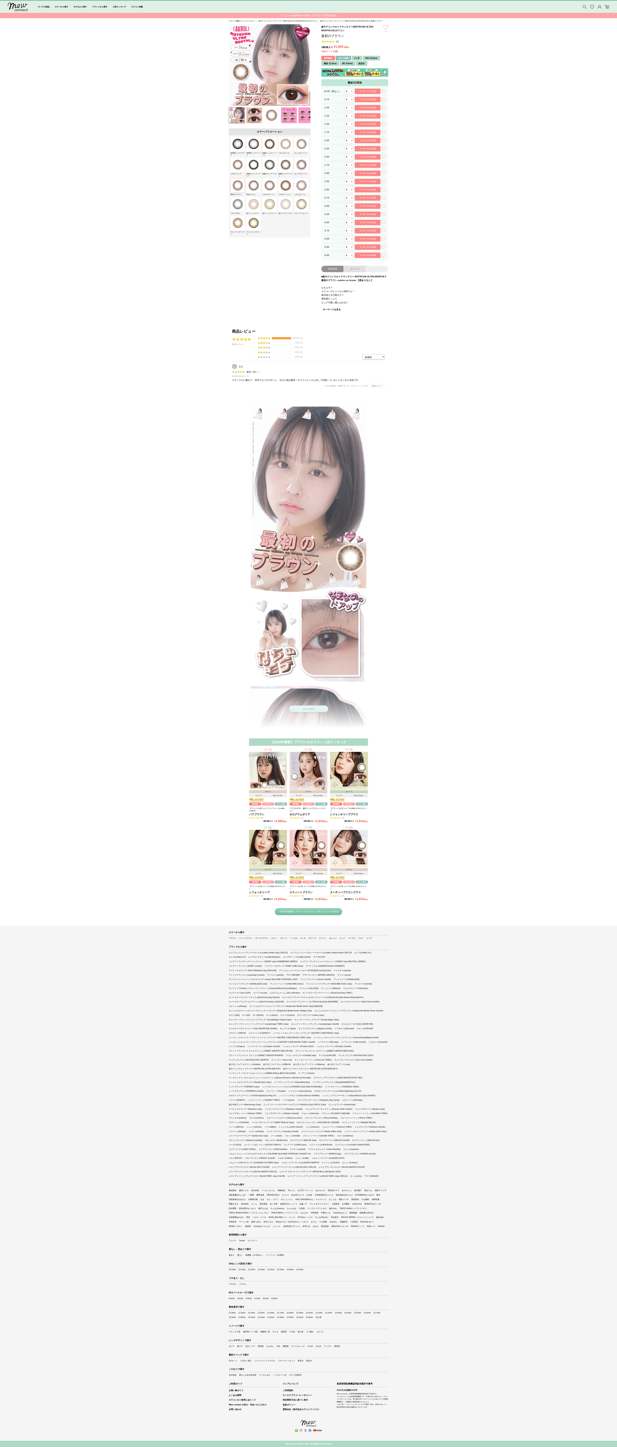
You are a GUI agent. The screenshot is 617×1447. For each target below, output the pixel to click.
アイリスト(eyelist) (275, 975)
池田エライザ (380, 1190)
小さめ (310, 1346)
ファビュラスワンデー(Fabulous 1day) (245, 1109)
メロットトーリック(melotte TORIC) (318, 1136)
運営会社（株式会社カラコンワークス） (301, 1409)
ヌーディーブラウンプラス (345, 892)
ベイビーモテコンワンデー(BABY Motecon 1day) (273, 1122)
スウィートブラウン (301, 892)
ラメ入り (328, 1346)
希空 (248, 1217)
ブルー (361, 938)
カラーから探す (61, 7)
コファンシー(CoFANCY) (259, 1033)
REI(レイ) (371, 1226)
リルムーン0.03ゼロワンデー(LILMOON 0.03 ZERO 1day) (254, 1162)
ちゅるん (270, 1346)
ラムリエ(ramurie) (351, 1149)
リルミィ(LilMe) (302, 1158)
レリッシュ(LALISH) (331, 1162)
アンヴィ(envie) (344, 975)
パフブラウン (256, 814)
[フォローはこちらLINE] (296, 1430)
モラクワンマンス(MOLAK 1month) (334, 1140)
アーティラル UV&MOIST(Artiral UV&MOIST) (325, 966)
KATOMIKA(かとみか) (364, 1195)
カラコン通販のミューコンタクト (242, 21)
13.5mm (357, 1313)
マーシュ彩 (244, 1222)
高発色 (337, 1346)
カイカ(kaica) (272, 1015)
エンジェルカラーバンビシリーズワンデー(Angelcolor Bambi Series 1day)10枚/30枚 (286, 1006)
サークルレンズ (298, 1346)
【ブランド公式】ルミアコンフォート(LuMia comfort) (266, 809)
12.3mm (241, 1313)
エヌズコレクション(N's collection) (285, 993)
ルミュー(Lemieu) (350, 1162)
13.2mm (328, 1313)
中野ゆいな (326, 1213)
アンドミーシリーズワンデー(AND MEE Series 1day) (329, 984)
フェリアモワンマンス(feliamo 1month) (282, 1113)
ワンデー (233, 1240)
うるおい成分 (245, 1361)
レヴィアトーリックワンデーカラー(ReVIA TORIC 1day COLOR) (257, 1176)
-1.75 (326, 132)
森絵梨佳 (233, 1190)
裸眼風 (286, 1346)
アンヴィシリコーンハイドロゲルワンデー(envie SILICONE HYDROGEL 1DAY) (263, 979)
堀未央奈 (380, 1217)
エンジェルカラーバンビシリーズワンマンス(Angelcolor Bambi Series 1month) (349, 1011)
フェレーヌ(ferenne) (310, 1113)
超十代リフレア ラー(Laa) (338, 1064)
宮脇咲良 (344, 1222)
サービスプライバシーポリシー (297, 1395)
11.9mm (232, 1313)
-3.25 (326, 181)
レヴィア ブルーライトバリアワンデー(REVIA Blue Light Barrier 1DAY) (310, 1171)
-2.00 (326, 140)
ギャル (275, 1332)
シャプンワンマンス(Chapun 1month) (263, 1046)
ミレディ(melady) (256, 1131)
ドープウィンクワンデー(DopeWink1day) (292, 1082)
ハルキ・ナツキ (259, 1217)
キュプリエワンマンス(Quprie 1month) (315, 1028)
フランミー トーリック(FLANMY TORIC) (370, 1113)
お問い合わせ (235, 1409)
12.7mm (280, 1313)
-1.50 (326, 124)
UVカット (233, 1361)
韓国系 (284, 1332)
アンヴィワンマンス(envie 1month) (315, 979)
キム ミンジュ (287, 1199)
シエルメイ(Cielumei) (378, 1042)
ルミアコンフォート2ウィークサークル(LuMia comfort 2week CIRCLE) (321, 953)
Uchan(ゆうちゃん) (262, 1226)
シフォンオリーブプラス (344, 814)
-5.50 (326, 247)
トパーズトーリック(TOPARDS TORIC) (342, 1087)
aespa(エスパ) (297, 1195)
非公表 (318, 1317)
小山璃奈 (365, 1199)
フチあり (233, 1284)
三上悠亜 (323, 1222)
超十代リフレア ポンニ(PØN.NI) (277, 1064)
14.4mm (270, 1269)
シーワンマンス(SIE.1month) (353, 1042)
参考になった (377, 386)
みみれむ (333, 1222)
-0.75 (326, 99)
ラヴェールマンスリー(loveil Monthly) (324, 1149)
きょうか (332, 1199)
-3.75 (326, 197)
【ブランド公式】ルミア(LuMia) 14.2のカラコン (267, 887)
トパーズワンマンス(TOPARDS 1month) (246, 1091)
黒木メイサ (344, 1199)
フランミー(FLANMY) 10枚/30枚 (336, 1113)
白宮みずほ (357, 1204)
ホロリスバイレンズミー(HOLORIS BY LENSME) (318, 1122)
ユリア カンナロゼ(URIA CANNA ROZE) (352, 1145)
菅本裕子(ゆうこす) (372, 1204)
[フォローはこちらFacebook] (310, 1430)
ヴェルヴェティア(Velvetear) (355, 988)
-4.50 (326, 222)
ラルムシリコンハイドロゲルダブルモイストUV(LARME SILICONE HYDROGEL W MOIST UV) (270, 1154)
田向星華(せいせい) (247, 1208)
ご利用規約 (288, 1390)
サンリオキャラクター (319, 1204)
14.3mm (261, 1269)
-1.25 (326, 115)
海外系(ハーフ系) (250, 1332)
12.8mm (290, 1313)
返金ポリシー (289, 1404)
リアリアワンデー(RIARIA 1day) (327, 1154)
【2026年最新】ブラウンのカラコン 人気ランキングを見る (308, 911)
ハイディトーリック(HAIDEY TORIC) (264, 1100)
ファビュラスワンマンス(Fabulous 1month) (284, 1109)
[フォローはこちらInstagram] (301, 1430)
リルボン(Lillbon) (285, 1158)
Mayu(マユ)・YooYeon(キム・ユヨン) (292, 1222)
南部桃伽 (353, 1213)
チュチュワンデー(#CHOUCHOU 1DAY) (356, 1055)
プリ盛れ (310, 1332)
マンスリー (252, 1240)
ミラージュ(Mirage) (237, 1131)
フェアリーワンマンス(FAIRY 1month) (245, 966)
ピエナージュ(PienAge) (352, 1100)
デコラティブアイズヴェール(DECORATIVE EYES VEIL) (337, 1078)
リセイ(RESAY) (235, 1158)
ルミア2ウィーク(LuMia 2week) (297, 957)
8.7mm (257, 1298)
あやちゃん (347, 1190)
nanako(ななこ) (340, 1213)
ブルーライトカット (286, 1361)
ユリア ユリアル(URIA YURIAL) (242, 1149)
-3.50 (326, 189)
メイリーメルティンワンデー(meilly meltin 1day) (365, 1131)
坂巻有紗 (245, 1204)
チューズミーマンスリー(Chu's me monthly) (353, 1060)
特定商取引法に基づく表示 (295, 1400)
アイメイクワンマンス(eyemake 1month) (246, 975)
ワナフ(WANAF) (372, 1176)
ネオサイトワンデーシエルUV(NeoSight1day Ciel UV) (337, 1091)
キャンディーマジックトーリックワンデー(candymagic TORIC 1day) (259, 1024)
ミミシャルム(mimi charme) (291, 1127)
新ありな (368, 1190)
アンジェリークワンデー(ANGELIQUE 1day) (248, 984)
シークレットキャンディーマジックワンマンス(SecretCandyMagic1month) (346, 1037)
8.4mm (232, 1298)
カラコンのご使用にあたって (242, 1400)
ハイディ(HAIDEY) (237, 1100)
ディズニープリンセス (317, 1208)
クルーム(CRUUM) (365, 1028)
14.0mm (232, 1269)
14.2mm (251, 1269)
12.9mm (299, 1313)
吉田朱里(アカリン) (291, 1226)
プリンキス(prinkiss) (237, 1118)
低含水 (309, 1361)
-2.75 (326, 165)
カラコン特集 (137, 7)
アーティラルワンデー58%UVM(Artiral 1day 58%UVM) (253, 970)
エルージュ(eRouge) (238, 1006)
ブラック (283, 938)
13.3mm (338, 1313)
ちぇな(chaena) (277, 1208)
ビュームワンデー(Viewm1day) (342, 1104)
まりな (314, 1222)
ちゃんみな (291, 1208)
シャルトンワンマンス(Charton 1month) (334, 1046)
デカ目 (292, 1332)
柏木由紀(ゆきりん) (344, 1195)
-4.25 (326, 214)
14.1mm (242, 1269)
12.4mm (251, 1313)
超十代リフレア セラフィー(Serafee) (245, 1064)
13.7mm (376, 1313)
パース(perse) (288, 1100)
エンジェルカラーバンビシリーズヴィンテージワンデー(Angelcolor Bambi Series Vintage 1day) (270, 1011)
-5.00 (326, 238)
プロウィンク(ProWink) (239, 1122)
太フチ (232, 1346)
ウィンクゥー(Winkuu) (330, 988)
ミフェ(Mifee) (270, 1127)
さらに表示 (308, 709)
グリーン (322, 938)
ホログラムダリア (300, 814)
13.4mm (347, 1313)
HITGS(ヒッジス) (305, 1217)
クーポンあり (265, 1375)
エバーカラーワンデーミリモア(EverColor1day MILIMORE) (312, 1002)
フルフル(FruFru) (256, 1118)
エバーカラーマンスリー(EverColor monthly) (360, 1002)
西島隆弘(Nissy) (366, 1213)
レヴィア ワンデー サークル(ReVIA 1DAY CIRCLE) (294, 1167)
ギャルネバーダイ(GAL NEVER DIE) (357, 1024)
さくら (254, 1204)
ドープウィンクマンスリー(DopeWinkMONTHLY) (334, 1082)
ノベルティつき (280, 1375)
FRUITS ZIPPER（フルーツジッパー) (357, 1217)
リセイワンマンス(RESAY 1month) (260, 1158)
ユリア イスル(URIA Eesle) (320, 1145)
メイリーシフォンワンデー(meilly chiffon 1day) (321, 1131)
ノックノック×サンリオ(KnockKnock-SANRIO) (299, 1095)
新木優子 (358, 1190)
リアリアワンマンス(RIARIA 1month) (360, 1154)
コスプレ (320, 1332)
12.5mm (261, 1313)
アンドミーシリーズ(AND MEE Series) (287, 984)
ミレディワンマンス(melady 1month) (282, 1131)
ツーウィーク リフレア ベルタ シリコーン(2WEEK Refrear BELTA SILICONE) (262, 1073)
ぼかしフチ (250, 1346)
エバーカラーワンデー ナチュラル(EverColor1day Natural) (254, 997)
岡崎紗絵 (281, 1190)
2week (242, 1240)
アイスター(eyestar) (342, 970)
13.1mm (318, 1313)
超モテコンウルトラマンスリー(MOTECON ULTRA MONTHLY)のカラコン (288, 21)
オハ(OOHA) (258, 1015)
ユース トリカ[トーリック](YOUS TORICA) (262, 1145)
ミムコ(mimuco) (312, 1127)
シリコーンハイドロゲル (264, 1361)
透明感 (261, 1346)
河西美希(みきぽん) (237, 1199)
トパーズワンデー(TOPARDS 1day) (244, 1087)
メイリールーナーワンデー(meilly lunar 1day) (248, 1136)
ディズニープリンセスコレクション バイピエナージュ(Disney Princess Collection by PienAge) (270, 1078)
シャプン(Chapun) (237, 1046)
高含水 (301, 1361)
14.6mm (309, 1317)
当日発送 (233, 1375)
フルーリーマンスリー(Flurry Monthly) (321, 1118)
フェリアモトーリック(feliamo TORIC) (245, 1113)
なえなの (304, 1213)
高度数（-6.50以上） (255, 1255)
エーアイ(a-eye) (260, 993)
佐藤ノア (303, 1204)
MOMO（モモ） (236, 1226)
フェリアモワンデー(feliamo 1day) (370, 1109)
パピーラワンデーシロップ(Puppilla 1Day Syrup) (318, 1100)
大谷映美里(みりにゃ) (324, 1195)
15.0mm (299, 1269)
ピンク (342, 938)
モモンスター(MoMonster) (276, 1140)
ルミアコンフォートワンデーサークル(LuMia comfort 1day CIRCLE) (258, 953)
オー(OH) (246, 1015)
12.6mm (270, 1313)
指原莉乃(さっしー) (288, 1204)
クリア (369, 938)
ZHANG (381, 1226)
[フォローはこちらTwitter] (305, 1430)
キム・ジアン (272, 1199)
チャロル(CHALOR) (327, 1055)
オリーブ (312, 938)
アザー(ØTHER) (293, 975)
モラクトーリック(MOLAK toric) (366, 1140)
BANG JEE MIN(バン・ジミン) (282, 1217)
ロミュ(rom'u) (356, 1176)
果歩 (378, 1195)
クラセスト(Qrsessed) (344, 1028)
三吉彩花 (354, 1222)
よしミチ (277, 1226)
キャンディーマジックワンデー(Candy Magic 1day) (316, 1020)
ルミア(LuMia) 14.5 (237, 957)
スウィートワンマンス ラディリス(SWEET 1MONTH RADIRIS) (256, 1055)
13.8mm (232, 1317)
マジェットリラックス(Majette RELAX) (359, 1122)
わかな (315, 1226)
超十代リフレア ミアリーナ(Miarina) (309, 1064)
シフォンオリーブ (259, 892)
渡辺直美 (325, 1226)
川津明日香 (253, 1199)
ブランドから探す (99, 7)
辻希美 (302, 1208)
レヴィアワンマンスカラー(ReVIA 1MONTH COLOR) (342, 1167)
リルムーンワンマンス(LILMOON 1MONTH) (300, 1162)
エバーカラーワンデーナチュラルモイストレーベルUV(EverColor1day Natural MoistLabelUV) (322, 997)
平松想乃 (335, 1217)
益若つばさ (256, 1222)
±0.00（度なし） (332, 91)
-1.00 (326, 107)
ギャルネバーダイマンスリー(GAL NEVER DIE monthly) (253, 1028)
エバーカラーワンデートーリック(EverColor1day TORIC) (327, 993)
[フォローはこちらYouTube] (317, 1430)
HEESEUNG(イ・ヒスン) (278, 1195)
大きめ (318, 1346)
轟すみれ (333, 1208)
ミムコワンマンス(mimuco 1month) (370, 1127)
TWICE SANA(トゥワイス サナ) (353, 1208)
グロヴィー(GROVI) (237, 1033)
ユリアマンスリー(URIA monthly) (273, 1149)
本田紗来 (233, 1222)
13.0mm (309, 1313)
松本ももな (268, 1222)
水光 (278, 1346)
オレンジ (333, 938)
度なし (240, 1255)
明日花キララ (333, 1190)
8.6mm (249, 1298)
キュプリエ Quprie (288, 1028)
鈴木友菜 (255, 1190)
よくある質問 (235, 1395)
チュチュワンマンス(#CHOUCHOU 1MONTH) (249, 1060)
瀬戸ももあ (263, 1208)
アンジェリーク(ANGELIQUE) (347, 979)
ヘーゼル (294, 938)
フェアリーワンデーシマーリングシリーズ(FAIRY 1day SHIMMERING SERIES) (263, 961)
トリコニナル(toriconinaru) (300, 1091)
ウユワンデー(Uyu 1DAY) (240, 993)
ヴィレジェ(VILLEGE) (309, 988)
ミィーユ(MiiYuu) (236, 1127)
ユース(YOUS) (235, 1145)
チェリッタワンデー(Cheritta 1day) (301, 1055)
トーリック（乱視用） (275, 1255)
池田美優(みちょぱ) (237, 1195)
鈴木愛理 (233, 1208)
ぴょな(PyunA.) (321, 1217)
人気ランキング (119, 7)
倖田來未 (355, 1199)
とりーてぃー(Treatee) (276, 1091)
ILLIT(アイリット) (305, 1190)
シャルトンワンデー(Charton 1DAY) (298, 1046)
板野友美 (260, 1195)
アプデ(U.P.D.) (319, 957)
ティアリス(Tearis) (306, 1073)
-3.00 (326, 173)
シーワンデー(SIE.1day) (328, 1042)
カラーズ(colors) (287, 1015)
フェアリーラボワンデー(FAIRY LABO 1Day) (283, 966)
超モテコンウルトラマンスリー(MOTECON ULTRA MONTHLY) (310, 1069)
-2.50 (326, 156)
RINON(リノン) (357, 1226)
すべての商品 (44, 7)
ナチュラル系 (234, 1332)
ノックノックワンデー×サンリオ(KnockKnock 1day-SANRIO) (348, 1095)
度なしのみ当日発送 (247, 1375)
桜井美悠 (263, 1204)
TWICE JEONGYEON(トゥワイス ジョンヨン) (248, 1213)
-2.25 (326, 148)
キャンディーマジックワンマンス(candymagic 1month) (315, 1024)
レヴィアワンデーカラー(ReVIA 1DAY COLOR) (249, 1167)
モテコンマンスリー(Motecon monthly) (245, 1140)
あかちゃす (320, 1190)
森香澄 (248, 1226)
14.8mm (290, 1269)
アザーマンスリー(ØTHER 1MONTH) (319, 975)
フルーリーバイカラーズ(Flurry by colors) (284, 1118)
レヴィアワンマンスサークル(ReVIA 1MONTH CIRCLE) (253, 1171)
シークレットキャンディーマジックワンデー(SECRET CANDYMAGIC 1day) (306, 1033)
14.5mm (280, 1269)
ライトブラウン (246, 938)
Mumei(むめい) (366, 1222)
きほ (262, 1199)
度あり (232, 1255)
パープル (351, 938)
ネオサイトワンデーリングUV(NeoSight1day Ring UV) (252, 1095)
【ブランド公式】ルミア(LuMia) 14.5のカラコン (348, 809)
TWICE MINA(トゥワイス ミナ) (284, 1213)
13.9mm (242, 1317)
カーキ (303, 938)
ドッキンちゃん (268, 1190)
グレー (274, 938)
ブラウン (233, 938)
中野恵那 (314, 1213)
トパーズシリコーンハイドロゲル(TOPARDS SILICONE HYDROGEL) (292, 1087)
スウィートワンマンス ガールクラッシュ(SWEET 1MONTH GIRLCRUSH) (261, 1051)
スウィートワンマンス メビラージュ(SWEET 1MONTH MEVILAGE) (324, 1051)
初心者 (300, 1332)
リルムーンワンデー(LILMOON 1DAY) (328, 1158)
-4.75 (326, 230)
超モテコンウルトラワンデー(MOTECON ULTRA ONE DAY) (255, 1069)
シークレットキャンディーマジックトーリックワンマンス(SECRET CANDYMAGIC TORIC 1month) (272, 1042)
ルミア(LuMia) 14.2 (362, 953)
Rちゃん (291, 1190)
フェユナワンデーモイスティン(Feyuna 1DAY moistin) (328, 1109)
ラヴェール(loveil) (297, 1149)
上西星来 (335, 1204)
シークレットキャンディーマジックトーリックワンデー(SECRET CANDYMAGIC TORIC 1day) (270, 1037)
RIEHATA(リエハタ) (339, 1226)
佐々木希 (274, 1204)
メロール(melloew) (345, 1136)
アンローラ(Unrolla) (363, 984)
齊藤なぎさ (233, 1204)
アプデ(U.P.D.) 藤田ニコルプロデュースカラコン (308, 809)
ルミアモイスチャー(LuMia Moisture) (264, 957)
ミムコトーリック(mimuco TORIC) (337, 1127)
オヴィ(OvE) (234, 1015)
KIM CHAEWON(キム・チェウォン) (310, 1199)
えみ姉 (309, 1195)
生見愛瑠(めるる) (236, 1217)
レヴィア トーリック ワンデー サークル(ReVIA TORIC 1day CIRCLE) (318, 1176)
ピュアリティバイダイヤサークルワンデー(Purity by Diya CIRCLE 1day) (295, 1104)
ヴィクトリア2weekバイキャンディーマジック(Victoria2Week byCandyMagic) (263, 988)
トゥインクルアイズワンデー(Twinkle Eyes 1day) (250, 1082)
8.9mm (274, 1298)
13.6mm (367, 1313)
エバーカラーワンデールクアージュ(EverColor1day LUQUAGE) (256, 1002)
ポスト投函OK (295, 1375)
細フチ (240, 1346)
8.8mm (266, 1298)
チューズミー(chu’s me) (281, 1060)
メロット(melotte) (292, 1136)
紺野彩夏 (376, 1199)
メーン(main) (276, 1136)
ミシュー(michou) (254, 1127)
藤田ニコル (244, 1190)
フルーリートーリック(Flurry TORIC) (356, 1118)
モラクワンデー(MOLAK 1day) (303, 1140)
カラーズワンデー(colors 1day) (310, 1015)
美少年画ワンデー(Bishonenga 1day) (245, 1104)
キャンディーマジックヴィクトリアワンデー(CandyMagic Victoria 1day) (260, 1020)
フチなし (243, 1284)
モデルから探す (80, 7)
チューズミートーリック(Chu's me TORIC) (313, 1060)
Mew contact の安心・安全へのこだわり (248, 1404)
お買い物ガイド (236, 1390)
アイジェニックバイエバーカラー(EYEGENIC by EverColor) (305, 970)
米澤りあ (306, 1226)
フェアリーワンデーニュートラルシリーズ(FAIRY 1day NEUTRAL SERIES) (333, 961)
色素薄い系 (265, 1332)
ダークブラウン (262, 938)
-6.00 (326, 255)
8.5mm (240, 1298)
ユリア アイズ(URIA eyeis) (295, 1145)
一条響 (251, 1195)
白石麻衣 (346, 1204)
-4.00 (326, 206)
